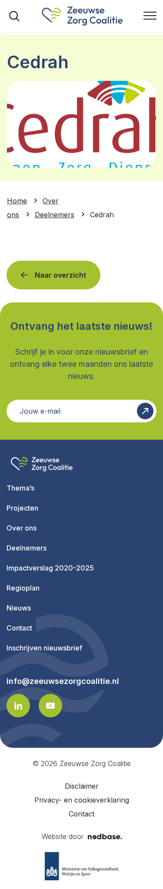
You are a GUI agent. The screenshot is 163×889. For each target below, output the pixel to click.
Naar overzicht (60, 275)
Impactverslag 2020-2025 (50, 567)
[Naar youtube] (50, 705)
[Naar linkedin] (18, 705)
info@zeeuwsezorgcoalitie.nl (63, 681)
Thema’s (20, 487)
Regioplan (23, 587)
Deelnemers (27, 547)
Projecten (22, 507)
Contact (19, 627)
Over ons (22, 527)
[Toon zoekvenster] (14, 16)
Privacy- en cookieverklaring (81, 800)
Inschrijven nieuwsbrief (44, 647)
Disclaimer (82, 786)
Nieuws (19, 607)
